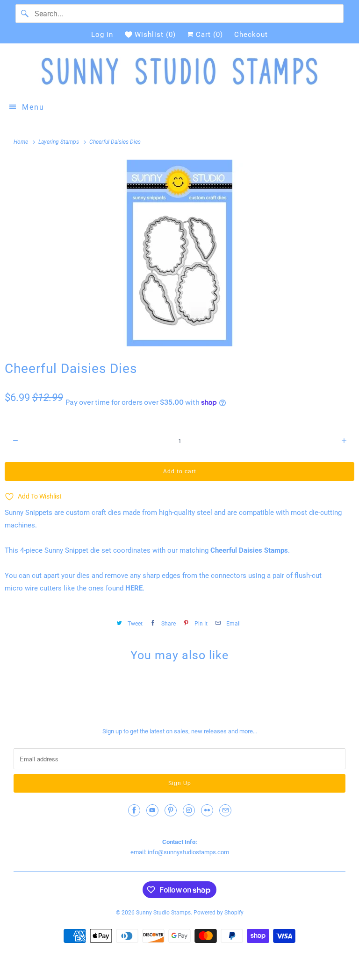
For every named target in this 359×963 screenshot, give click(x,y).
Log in (102, 34)
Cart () (208, 34)
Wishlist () (155, 34)
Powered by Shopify (219, 912)
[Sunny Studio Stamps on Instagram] (189, 810)
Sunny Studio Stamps (163, 912)
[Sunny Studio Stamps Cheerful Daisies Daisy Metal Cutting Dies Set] (179, 253)
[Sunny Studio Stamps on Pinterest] (171, 810)
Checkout (251, 34)
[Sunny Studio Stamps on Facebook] (134, 810)
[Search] (24, 13)
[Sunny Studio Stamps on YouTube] (152, 810)
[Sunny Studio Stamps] (179, 71)
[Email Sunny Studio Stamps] (225, 810)
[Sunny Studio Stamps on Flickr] (207, 810)
